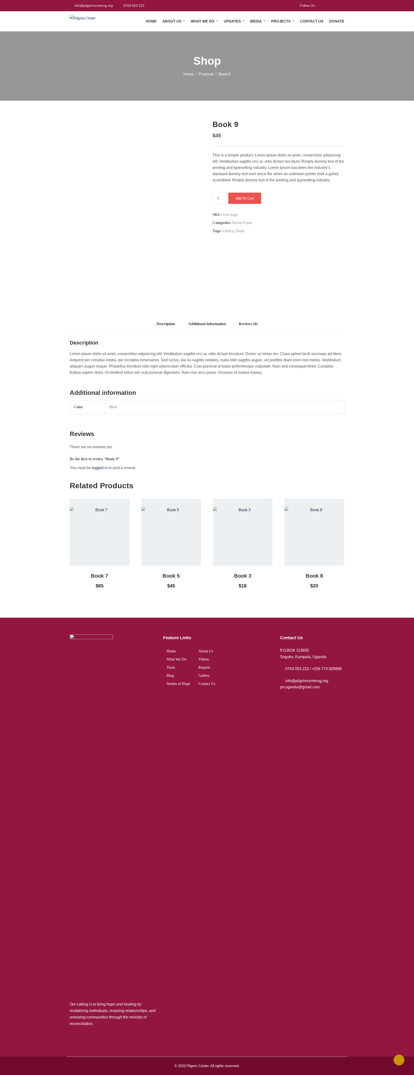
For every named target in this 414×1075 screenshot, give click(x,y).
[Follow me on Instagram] (332, 5)
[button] (93, 544)
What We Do (202, 21)
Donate (336, 21)
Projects (281, 21)
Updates (232, 21)
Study (240, 231)
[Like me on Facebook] (320, 5)
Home (151, 21)
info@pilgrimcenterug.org (94, 5)
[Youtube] (100, 1037)
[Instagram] (113, 1037)
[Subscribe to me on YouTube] (338, 5)
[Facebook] (74, 1037)
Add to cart (245, 198)
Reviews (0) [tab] (248, 324)
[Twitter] (87, 1037)
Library (228, 231)
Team (171, 667)
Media (256, 21)
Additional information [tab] (207, 324)
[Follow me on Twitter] (326, 5)
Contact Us (311, 21)
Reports (204, 667)
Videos (203, 659)
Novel (237, 223)
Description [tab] (165, 324)
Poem (247, 223)
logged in (100, 468)
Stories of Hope (178, 684)
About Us (171, 21)
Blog (170, 675)
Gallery (204, 675)
